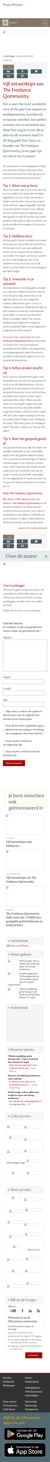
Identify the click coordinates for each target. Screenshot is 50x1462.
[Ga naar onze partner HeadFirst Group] (33, 1164)
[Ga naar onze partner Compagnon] (16, 1164)
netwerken (22, 528)
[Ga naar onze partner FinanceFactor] (33, 1127)
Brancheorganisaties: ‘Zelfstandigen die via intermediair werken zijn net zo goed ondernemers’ (23, 979)
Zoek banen (9, 1409)
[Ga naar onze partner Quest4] (16, 1213)
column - (11, 838)
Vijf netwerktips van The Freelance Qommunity (21, 880)
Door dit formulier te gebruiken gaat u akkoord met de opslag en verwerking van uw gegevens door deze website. (24, 729)
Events (28, 1377)
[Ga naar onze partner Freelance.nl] (33, 1250)
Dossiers (7, 1377)
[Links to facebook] (22, 1311)
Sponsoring (31, 1405)
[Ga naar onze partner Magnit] (16, 1152)
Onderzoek (8, 1381)
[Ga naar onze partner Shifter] (16, 1225)
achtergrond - (14, 873)
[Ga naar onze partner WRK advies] (33, 1286)
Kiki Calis (21, 499)
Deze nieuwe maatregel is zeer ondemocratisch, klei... (23, 1068)
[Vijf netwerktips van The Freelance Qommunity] (25, 860)
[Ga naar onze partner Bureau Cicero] (16, 1274)
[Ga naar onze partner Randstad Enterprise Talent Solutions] (16, 1201)
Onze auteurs (9, 1401)
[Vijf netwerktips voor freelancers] (25, 824)
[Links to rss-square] (38, 1311)
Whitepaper (9, 1385)
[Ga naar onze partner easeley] (33, 1201)
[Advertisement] (25, 1027)
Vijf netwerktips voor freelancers (19, 844)
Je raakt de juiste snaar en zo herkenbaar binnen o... (23, 1084)
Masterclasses (32, 1381)
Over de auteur (21, 556)
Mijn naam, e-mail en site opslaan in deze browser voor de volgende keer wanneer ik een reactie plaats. (22, 715)
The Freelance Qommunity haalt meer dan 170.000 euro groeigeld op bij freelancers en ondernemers (24, 919)
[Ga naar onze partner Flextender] (33, 1139)
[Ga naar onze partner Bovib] (33, 1152)
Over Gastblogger (14, 585)
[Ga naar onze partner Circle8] (16, 1139)
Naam (7, 677)
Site (5, 700)
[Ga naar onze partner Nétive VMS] (16, 1250)
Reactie (8, 637)
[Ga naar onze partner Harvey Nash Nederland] (16, 1176)
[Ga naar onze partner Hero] (33, 1176)
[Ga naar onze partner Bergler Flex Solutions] (16, 1286)
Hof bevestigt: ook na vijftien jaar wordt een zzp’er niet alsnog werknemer (29, 965)
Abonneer (33, 1355)
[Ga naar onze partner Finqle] (16, 1127)
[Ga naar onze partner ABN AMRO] (33, 1225)
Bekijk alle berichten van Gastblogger (22, 610)
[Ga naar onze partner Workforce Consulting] (33, 1213)
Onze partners (10, 1405)
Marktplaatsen (32, 1387)
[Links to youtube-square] (13, 1311)
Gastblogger (9, 56)
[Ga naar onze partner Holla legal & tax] (33, 1237)
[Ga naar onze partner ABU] (33, 1262)
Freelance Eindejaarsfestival (16, 341)
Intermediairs (31, 1395)
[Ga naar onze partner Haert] (16, 1237)
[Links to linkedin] (30, 1311)
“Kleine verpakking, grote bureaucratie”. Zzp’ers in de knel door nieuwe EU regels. (29, 993)
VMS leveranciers (33, 1391)
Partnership (31, 1401)
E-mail (8, 688)
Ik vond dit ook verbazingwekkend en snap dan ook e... (25, 1103)
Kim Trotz (8, 499)
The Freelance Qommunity (25, 503)
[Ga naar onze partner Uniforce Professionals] (33, 1274)
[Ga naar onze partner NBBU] (16, 1262)
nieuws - (10, 909)
